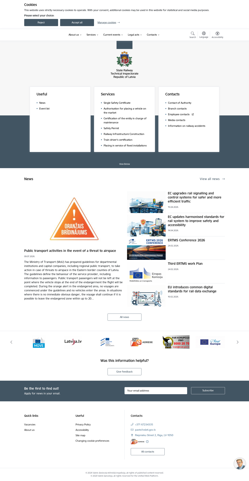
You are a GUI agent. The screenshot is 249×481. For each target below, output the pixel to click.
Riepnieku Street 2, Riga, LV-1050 (154, 435)
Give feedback (124, 371)
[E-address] (137, 441)
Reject (41, 22)
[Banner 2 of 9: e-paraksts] (210, 341)
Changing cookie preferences (92, 440)
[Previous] (11, 342)
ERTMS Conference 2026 (186, 240)
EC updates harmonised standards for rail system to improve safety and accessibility (196, 221)
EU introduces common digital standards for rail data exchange (192, 289)
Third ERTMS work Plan (185, 264)
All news (124, 317)
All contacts (147, 451)
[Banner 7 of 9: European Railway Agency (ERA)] (73, 341)
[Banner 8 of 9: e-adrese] (107, 341)
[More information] (147, 441)
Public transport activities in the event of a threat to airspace (70, 251)
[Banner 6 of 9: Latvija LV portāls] (39, 341)
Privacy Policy (83, 424)
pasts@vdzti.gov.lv (145, 429)
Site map (80, 435)
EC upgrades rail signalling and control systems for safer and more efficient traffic (194, 197)
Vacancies (29, 424)
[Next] (237, 342)
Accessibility (82, 430)
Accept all (77, 22)
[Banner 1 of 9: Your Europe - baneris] (176, 341)
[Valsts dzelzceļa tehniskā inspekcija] (43, 35)
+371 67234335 (144, 424)
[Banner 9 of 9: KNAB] (141, 341)
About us (29, 430)
